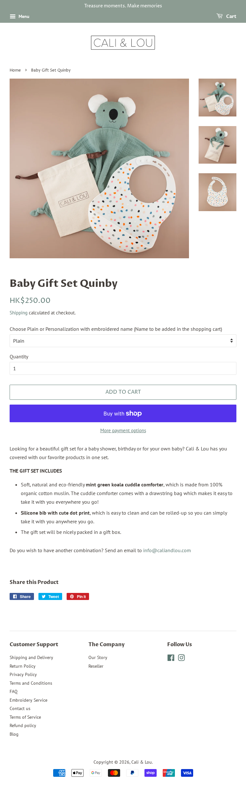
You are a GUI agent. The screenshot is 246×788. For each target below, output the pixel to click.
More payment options (123, 430)
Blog (14, 734)
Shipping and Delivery (31, 657)
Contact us (20, 708)
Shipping (19, 313)
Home (15, 70)
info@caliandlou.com (167, 550)
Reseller (95, 666)
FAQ (14, 691)
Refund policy (23, 725)
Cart (230, 16)
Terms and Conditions (31, 683)
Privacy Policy (23, 674)
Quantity (19, 356)
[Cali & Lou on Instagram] (181, 659)
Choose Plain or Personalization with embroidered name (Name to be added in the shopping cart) (116, 329)
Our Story (97, 657)
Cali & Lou (141, 762)
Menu (23, 16)
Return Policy (23, 666)
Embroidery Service (28, 700)
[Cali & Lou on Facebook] (171, 659)
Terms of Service (25, 717)
